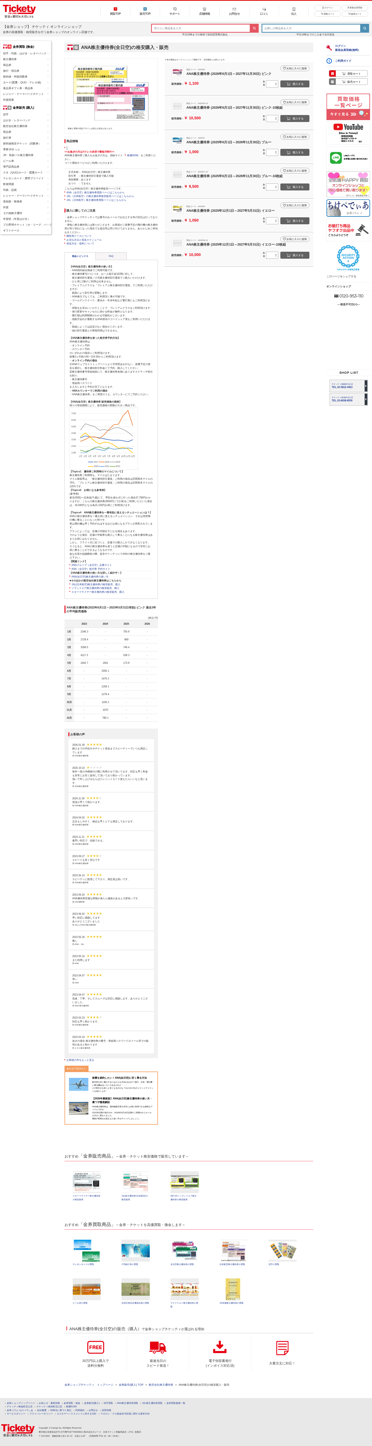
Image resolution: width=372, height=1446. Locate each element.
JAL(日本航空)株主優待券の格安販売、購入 (95, 584)
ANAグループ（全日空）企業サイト (91, 565)
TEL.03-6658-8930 (342, 399)
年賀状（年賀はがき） (16, 218)
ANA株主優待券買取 (127, 1403)
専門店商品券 (11, 166)
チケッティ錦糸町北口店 (49, 1406)
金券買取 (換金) (23, 46)
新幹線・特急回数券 (15, 76)
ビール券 (8, 160)
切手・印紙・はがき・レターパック (24, 53)
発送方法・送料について (80, 243)
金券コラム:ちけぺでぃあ (20, 1410)
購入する (298, 83)
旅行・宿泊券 (11, 70)
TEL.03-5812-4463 (342, 386)
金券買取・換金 (72, 1403)
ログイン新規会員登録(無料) (347, 47)
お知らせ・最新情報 (49, 1403)
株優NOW (132, 155)
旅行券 (7, 137)
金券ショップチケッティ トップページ (89, 1384)
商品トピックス (80, 256)
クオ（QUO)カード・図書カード (23, 172)
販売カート (356, 14)
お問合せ (93, 1410)
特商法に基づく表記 (60, 1410)
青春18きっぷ (11, 149)
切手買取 (108, 1403)
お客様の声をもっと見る (80, 1060)
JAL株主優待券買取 (152, 1403)
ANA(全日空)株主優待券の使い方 (89, 576)
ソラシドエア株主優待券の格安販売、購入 (95, 588)
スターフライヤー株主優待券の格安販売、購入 (97, 591)
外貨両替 (8, 99)
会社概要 (41, 1410)
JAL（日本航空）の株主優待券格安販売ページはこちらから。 (101, 196)
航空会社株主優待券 (15, 126)
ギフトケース (11, 230)
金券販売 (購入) (23, 107)
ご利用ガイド (343, 60)
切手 (6, 114)
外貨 (6, 207)
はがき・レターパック (16, 120)
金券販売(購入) (92, 1403)
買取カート (328, 14)
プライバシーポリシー (41, 1414)
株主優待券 (10, 59)
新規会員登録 (355, 7)
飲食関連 (8, 184)
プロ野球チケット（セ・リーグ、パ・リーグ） (27, 224)
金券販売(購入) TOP (131, 1384)
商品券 (7, 65)
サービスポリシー (16, 1414)
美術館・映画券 (12, 201)
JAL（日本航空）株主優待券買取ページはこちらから (96, 200)
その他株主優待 (12, 213)
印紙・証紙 (10, 189)
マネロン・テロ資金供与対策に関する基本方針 (125, 1414)
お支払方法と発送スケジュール (84, 239)
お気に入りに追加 (297, 68)
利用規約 (80, 1410)
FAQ (111, 256)
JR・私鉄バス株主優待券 (18, 155)
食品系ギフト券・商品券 (18, 88)
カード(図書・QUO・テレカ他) (22, 82)
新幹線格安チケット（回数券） (22, 143)
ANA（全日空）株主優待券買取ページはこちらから (95, 192)
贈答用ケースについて (79, 236)
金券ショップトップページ (21, 1403)
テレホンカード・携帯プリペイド (23, 178)
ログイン (328, 7)
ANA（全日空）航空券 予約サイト (90, 568)
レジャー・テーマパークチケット (23, 94)
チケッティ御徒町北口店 (20, 1406)
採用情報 (106, 1410)
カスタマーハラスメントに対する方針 (77, 1414)
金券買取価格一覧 (175, 1403)
